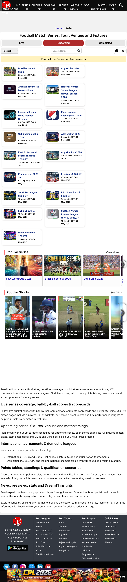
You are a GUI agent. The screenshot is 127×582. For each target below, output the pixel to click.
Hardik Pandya (89, 534)
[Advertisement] (63, 18)
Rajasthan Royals (67, 542)
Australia (63, 526)
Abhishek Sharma (90, 538)
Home (58, 28)
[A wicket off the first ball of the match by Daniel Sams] (96, 317)
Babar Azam (88, 530)
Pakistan (63, 538)
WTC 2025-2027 (44, 530)
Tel (7, 566)
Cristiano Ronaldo (90, 558)
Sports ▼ (63, 7)
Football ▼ (50, 7)
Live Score (15, 7)
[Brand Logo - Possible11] (17, 525)
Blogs (85, 5)
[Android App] (17, 551)
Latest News (74, 7)
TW (32, 566)
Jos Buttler (87, 546)
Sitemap (109, 542)
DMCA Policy (111, 522)
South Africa (65, 530)
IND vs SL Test (6, 9)
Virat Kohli (87, 522)
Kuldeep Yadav (89, 542)
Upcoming (63, 43)
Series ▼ (26, 7)
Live (21, 43)
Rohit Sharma (88, 526)
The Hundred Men (45, 554)
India (61, 522)
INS (24, 566)
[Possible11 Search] (121, 5)
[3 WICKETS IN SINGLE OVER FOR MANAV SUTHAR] (70, 317)
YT (49, 566)
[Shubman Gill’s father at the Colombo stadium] (44, 317)
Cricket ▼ (36, 7)
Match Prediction (99, 7)
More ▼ (112, 7)
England (63, 534)
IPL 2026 (40, 542)
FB (16, 566)
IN (41, 566)
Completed (105, 43)
